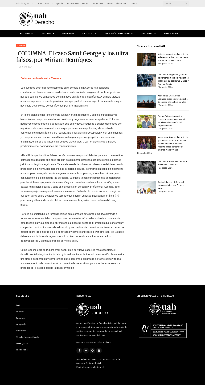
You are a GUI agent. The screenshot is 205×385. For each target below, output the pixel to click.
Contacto (134, 3)
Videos (110, 3)
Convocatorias (72, 3)
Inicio (18, 305)
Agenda (59, 3)
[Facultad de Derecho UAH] (49, 18)
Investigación (171, 33)
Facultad (25, 33)
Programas (147, 33)
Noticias (49, 3)
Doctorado (87, 33)
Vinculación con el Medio (117, 33)
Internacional (97, 3)
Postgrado (68, 33)
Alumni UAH (121, 3)
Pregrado (46, 33)
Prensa (85, 3)
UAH (40, 3)
